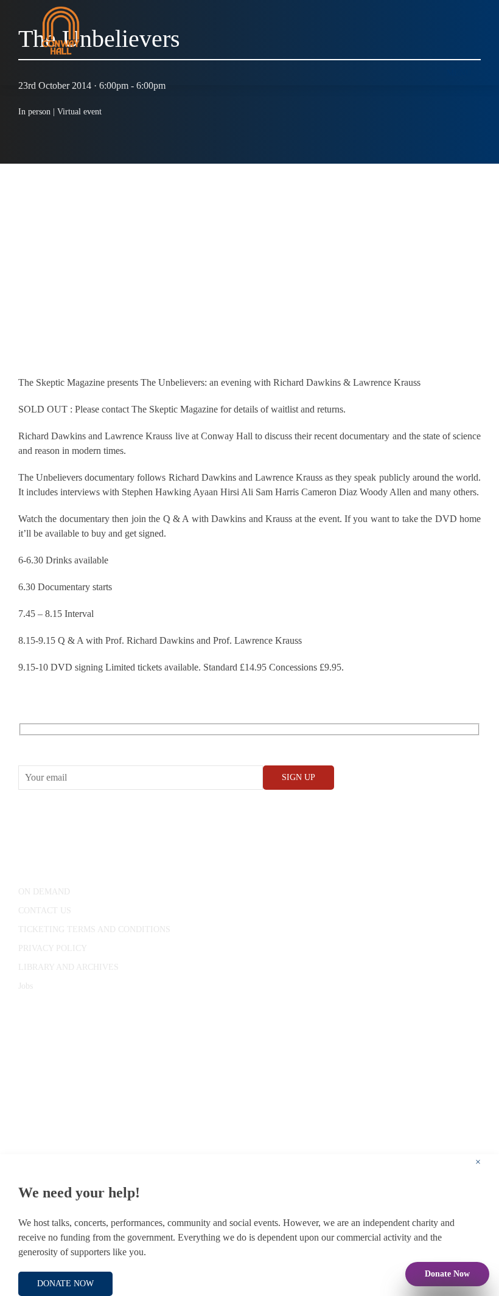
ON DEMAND (44, 891)
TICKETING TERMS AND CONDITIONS (94, 929)
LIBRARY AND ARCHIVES (68, 967)
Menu (459, 72)
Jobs (25, 986)
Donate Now (447, 1273)
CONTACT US (44, 910)
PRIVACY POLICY (52, 948)
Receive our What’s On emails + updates (112, 743)
